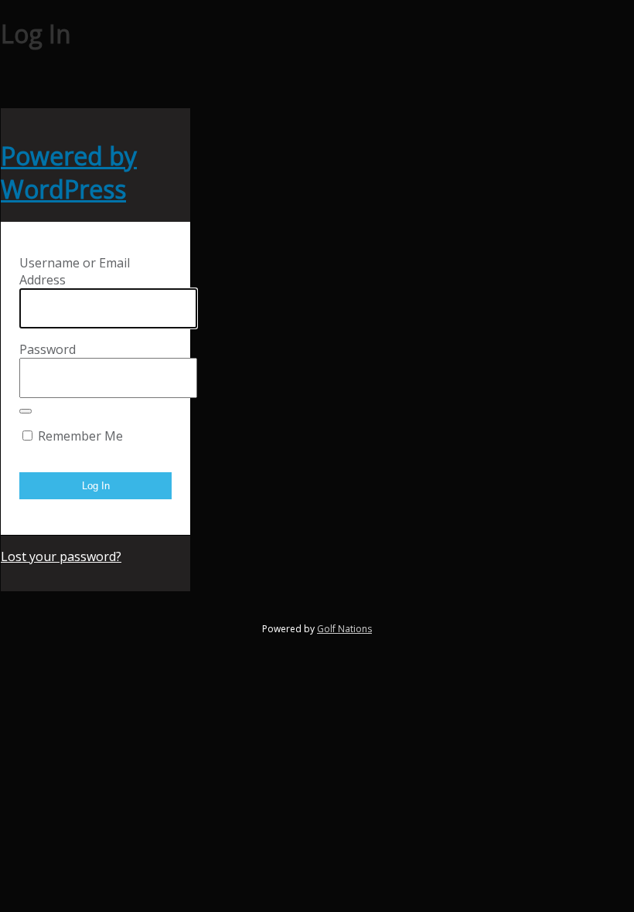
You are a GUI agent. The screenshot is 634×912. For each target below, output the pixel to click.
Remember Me (80, 435)
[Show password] (25, 411)
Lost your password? (61, 556)
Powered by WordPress (69, 172)
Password (47, 349)
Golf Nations (344, 628)
